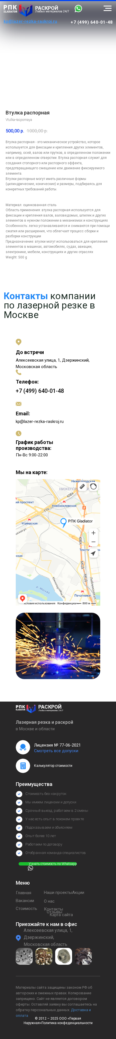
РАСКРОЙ (46, 8)
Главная (23, 892)
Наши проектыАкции (64, 892)
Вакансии (25, 900)
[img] (18, 10)
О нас (49, 901)
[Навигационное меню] (107, 8)
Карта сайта (61, 914)
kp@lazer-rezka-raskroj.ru (40, 421)
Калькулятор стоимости (53, 766)
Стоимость (26, 908)
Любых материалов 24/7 (52, 11)
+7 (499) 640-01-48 (92, 22)
